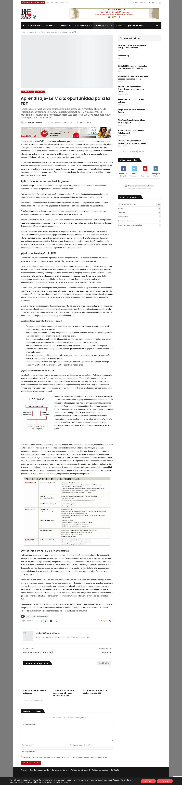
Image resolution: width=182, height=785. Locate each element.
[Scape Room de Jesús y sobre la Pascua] (156, 112)
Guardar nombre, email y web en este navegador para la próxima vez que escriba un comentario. (65, 757)
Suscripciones (52, 2)
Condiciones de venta (39, 770)
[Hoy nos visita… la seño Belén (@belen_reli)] (156, 133)
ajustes (64, 782)
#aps (28, 616)
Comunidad (136, 25)
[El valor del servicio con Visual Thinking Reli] (156, 123)
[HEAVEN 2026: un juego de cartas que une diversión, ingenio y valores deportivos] (156, 69)
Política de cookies (100, 770)
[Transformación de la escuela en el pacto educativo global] (67, 678)
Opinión (49, 25)
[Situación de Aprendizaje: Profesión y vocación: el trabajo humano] (156, 144)
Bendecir (106, 652)
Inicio (25, 770)
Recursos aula (82, 25)
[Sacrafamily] (156, 58)
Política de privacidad (80, 770)
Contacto (64, 2)
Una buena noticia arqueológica (39, 652)
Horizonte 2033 (103, 25)
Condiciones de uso (60, 770)
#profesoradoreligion (40, 616)
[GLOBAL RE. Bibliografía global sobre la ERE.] (97, 678)
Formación (64, 25)
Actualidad (34, 25)
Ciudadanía (39, 92)
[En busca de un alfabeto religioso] (37, 678)
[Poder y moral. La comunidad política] (156, 102)
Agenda (120, 25)
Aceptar (148, 781)
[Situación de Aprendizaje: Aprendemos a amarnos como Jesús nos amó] (156, 89)
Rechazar (165, 781)
